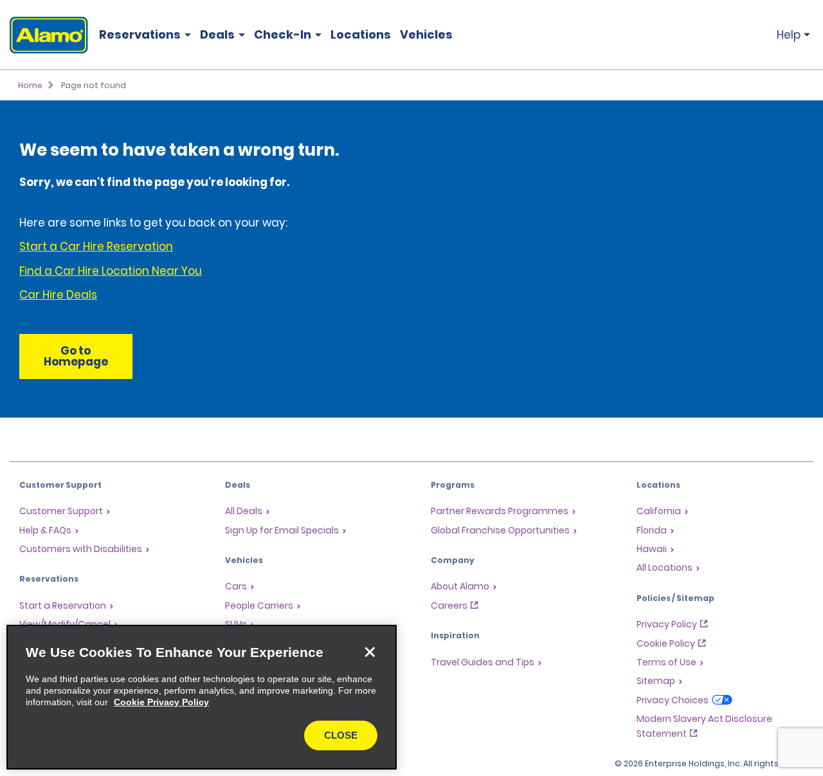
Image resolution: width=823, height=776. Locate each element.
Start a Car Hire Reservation (96, 246)
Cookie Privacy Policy (161, 702)
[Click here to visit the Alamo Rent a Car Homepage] (44, 35)
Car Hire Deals (58, 294)
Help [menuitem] (788, 34)
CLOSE (340, 735)
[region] (201, 697)
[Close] (369, 652)
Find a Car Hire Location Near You (110, 271)
